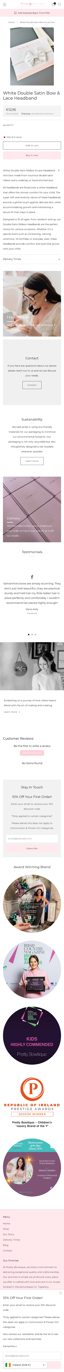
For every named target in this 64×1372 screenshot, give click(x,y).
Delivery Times (11, 1239)
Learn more (32, 461)
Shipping (25, 114)
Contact (32, 385)
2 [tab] (32, 634)
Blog (6, 1245)
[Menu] (4, 4)
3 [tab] (35, 634)
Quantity (8, 125)
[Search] (59, 4)
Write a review (32, 752)
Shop (6, 1229)
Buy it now (32, 155)
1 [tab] (28, 634)
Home (11, 22)
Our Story (8, 1234)
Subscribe (32, 848)
